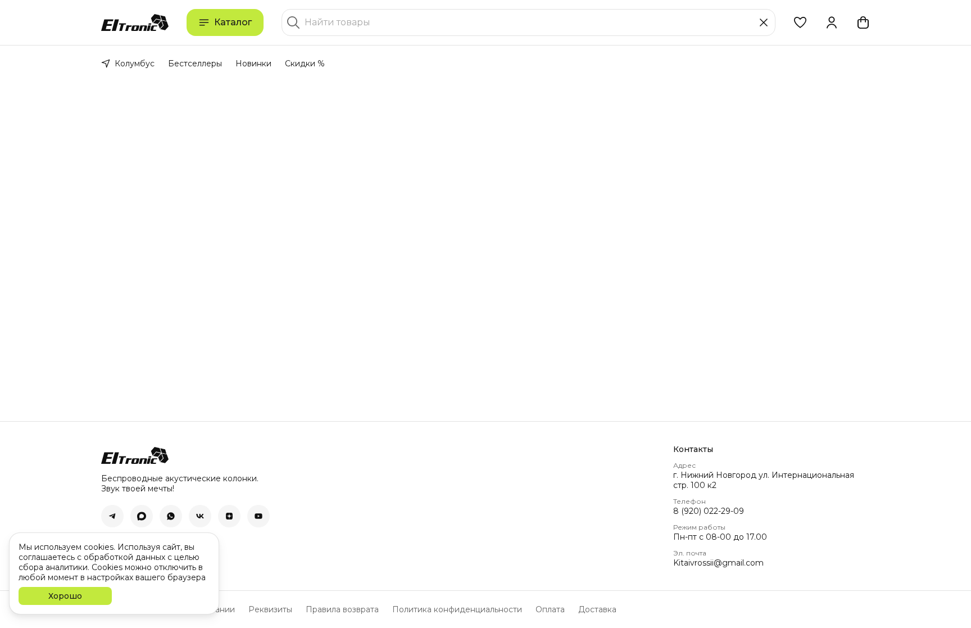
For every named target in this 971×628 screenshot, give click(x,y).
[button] (800, 22)
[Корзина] (863, 22)
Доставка (597, 609)
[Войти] (831, 22)
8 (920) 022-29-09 (708, 511)
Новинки (253, 63)
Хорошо (65, 596)
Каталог (233, 22)
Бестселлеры (195, 63)
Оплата (550, 609)
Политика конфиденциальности (457, 609)
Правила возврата (342, 609)
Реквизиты (270, 609)
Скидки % (305, 63)
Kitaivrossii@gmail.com (718, 563)
